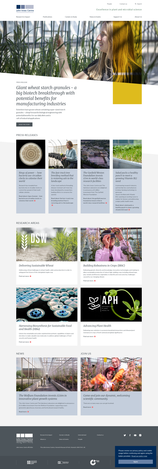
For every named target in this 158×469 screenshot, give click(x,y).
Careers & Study (71, 17)
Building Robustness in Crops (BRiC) (104, 265)
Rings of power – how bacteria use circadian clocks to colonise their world (30, 177)
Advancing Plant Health (97, 326)
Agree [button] (135, 462)
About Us (138, 17)
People (109, 4)
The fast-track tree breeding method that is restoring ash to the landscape (62, 177)
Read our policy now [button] (139, 456)
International (82, 435)
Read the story (24, 124)
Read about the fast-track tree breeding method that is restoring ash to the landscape (62, 200)
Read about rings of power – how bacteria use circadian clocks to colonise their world (30, 198)
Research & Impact (23, 17)
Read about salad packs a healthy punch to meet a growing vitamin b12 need (127, 207)
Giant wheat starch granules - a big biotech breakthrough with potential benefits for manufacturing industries (46, 96)
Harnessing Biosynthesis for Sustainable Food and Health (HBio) (45, 327)
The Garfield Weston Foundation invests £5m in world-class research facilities (93, 177)
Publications (47, 17)
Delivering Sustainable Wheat (36, 265)
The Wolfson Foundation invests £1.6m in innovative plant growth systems (43, 397)
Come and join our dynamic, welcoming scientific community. (106, 397)
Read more (23, 412)
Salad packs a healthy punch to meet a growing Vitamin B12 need (127, 177)
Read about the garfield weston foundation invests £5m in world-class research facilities (94, 200)
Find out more (24, 276)
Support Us (118, 17)
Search (139, 4)
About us (43, 439)
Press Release (21, 82)
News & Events (95, 17)
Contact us (123, 4)
